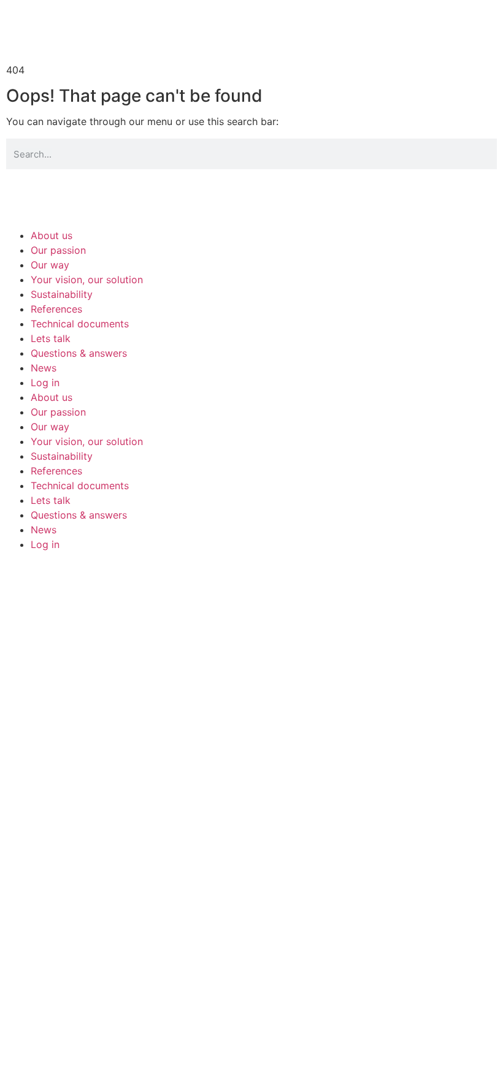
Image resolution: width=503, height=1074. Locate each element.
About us (51, 235)
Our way (50, 265)
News (43, 368)
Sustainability (62, 294)
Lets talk (51, 338)
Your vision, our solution (87, 279)
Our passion (58, 250)
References (56, 309)
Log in (45, 382)
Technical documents (80, 324)
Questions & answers (79, 353)
